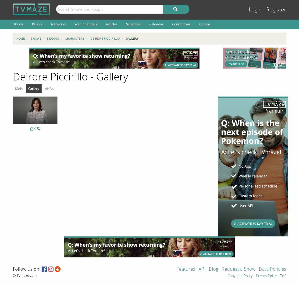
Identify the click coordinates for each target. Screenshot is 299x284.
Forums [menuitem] (204, 24)
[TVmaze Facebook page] (44, 269)
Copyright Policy (240, 276)
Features (186, 269)
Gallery (33, 88)
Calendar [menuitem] (156, 24)
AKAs (49, 88)
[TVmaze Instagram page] (50, 269)
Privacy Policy (266, 276)
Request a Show (238, 269)
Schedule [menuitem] (133, 24)
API (202, 269)
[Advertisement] (114, 58)
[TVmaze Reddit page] (58, 269)
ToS (283, 276)
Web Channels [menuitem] (86, 24)
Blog (213, 269)
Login (255, 10)
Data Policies (272, 269)
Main (19, 88)
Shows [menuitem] (18, 24)
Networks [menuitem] (58, 24)
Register (276, 10)
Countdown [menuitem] (181, 24)
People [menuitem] (37, 24)
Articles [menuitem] (111, 24)
